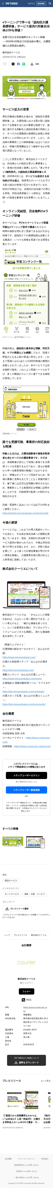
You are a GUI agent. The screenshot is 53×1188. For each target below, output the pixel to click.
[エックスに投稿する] (13, 64)
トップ (7, 935)
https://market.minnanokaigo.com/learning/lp (25, 513)
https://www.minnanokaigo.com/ (19, 657)
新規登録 (41, 3)
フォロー (26, 991)
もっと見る (45, 1081)
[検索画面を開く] (50, 3)
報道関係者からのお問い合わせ (26, 1165)
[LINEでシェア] (23, 64)
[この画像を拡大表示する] (13, 842)
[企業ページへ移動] (26, 963)
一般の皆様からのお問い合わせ (26, 1177)
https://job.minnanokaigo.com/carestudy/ (23, 691)
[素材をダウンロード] (32, 64)
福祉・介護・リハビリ (34, 894)
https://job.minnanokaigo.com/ (18, 670)
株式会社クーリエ (38, 935)
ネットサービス (12, 894)
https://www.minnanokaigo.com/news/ (22, 678)
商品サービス (11, 880)
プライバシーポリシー (26, 1158)
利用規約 (44, 1158)
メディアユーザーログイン (26, 775)
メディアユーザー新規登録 (26, 790)
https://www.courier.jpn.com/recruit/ (32, 746)
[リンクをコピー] (37, 64)
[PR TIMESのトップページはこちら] (12, 3)
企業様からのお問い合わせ (26, 1171)
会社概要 (8, 1158)
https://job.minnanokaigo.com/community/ (24, 704)
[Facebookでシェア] (18, 64)
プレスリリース (20, 935)
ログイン (31, 3)
